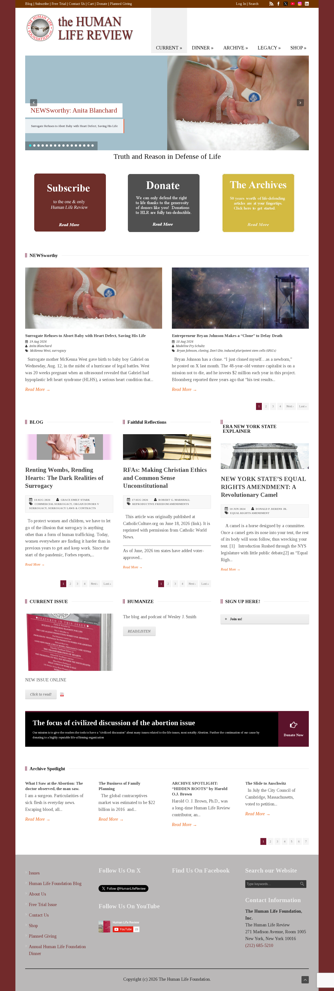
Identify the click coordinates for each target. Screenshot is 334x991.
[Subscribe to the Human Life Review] (69, 202)
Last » (303, 406)
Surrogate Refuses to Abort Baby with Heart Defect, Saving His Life (85, 335)
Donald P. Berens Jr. (271, 508)
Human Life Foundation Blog (55, 883)
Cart (91, 4)
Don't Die (216, 350)
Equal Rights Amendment (249, 513)
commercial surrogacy (53, 503)
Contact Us (77, 4)
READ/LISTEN (139, 631)
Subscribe (42, 4)
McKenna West (40, 350)
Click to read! (41, 694)
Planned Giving (121, 4)
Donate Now (293, 735)
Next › (290, 406)
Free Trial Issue (43, 904)
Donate (102, 4)
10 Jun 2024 (237, 508)
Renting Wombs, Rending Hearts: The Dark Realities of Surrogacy (64, 477)
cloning (203, 350)
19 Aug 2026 (38, 341)
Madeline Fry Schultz (190, 346)
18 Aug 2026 (184, 341)
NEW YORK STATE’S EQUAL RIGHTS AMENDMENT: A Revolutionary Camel (263, 487)
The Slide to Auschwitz (265, 783)
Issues (34, 873)
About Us (37, 894)
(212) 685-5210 (259, 945)
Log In (241, 4)
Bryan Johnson (187, 350)
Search (253, 4)
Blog (29, 4)
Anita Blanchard (40, 346)
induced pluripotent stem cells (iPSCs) (250, 350)
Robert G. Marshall (174, 499)
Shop (33, 925)
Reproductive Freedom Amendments (160, 503)
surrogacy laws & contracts (72, 508)
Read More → (37, 389)
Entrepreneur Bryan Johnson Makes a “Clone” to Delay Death (227, 335)
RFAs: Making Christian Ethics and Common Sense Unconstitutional (165, 477)
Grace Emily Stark (75, 499)
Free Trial (59, 4)
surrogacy (59, 350)
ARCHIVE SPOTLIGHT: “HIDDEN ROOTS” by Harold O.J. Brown (199, 788)
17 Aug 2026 (140, 499)
